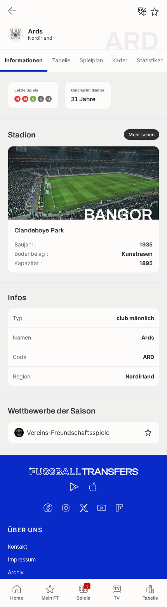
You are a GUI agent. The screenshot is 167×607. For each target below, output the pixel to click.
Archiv (16, 572)
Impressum (22, 559)
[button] (148, 432)
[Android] (74, 487)
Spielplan (91, 60)
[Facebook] (48, 508)
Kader (119, 60)
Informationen (24, 60)
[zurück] (12, 11)
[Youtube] (101, 508)
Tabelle (61, 60)
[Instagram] (65, 508)
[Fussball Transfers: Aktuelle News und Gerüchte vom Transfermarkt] (83, 471)
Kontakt (17, 546)
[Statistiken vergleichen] (142, 11)
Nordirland (40, 38)
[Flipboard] (119, 508)
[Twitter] (83, 508)
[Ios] (92, 487)
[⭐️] (154, 11)
